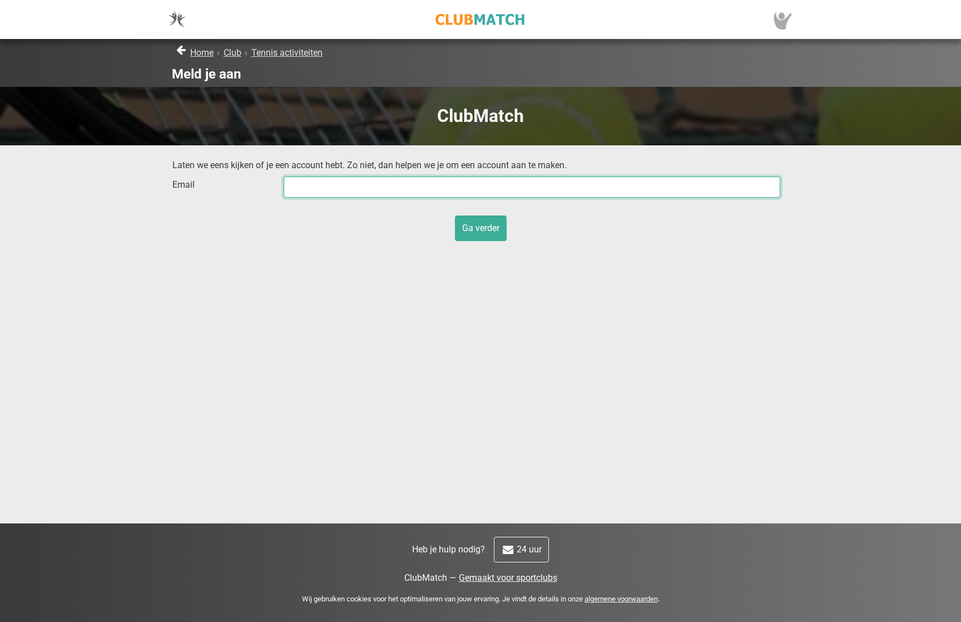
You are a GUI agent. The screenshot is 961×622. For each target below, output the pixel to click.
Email (183, 184)
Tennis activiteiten (287, 52)
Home (202, 52)
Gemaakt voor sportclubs (508, 577)
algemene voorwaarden (621, 599)
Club (232, 52)
